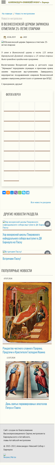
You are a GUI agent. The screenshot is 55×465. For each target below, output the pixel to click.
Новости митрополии (25, 13)
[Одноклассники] (8, 192)
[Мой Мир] (12, 192)
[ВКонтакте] (4, 192)
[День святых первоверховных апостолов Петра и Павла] (27, 379)
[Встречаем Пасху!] (27, 251)
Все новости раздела (41, 202)
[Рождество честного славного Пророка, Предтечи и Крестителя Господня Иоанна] (27, 312)
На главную (7, 13)
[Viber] (16, 192)
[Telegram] (27, 192)
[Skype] (23, 192)
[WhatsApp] (20, 192)
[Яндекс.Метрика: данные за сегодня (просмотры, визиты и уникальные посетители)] (10, 456)
